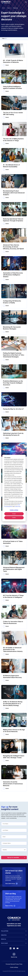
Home (3, 8)
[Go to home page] (5, 2)
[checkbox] (14, 56)
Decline (14, 517)
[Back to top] (14, 954)
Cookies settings (14, 510)
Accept (14, 513)
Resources (15, 8)
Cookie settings (14, 967)
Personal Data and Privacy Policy (14, 964)
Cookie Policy (18, 506)
